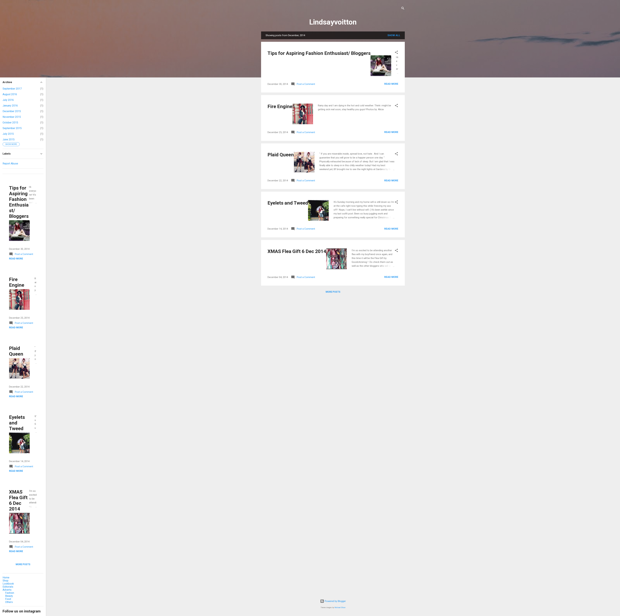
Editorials (8, 586)
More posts (333, 292)
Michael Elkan (340, 607)
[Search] (403, 9)
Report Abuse (10, 163)
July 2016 (8, 99)
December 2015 (12, 111)
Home (6, 577)
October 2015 (10, 122)
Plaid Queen (281, 154)
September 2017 (12, 88)
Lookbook (8, 583)
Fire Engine (280, 106)
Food (8, 599)
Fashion (9, 592)
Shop (5, 580)
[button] (396, 52)
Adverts (7, 589)
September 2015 (12, 128)
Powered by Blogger (335, 601)
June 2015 (9, 139)
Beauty (9, 595)
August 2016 (10, 94)
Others (9, 602)
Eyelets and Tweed (288, 203)
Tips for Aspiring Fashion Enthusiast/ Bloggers (319, 53)
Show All (394, 35)
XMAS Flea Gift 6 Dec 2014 (297, 251)
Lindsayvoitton (333, 22)
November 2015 (12, 116)
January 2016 (10, 105)
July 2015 (8, 133)
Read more (391, 83)
